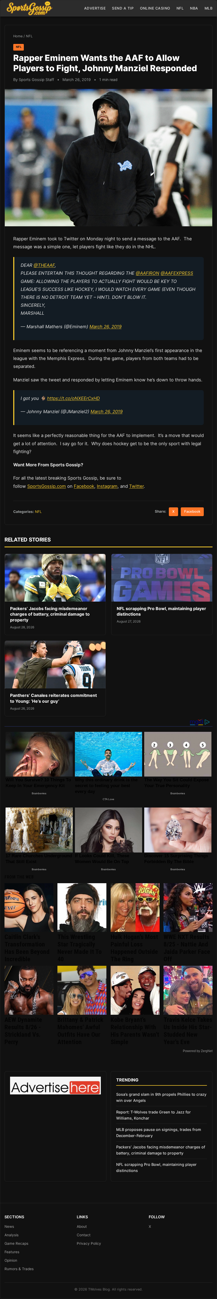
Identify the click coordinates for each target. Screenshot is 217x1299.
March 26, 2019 (105, 326)
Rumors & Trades (19, 1269)
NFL (180, 8)
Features (11, 1252)
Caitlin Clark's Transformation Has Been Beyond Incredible (26, 948)
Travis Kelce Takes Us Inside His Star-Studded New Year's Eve (188, 1031)
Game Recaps (16, 1243)
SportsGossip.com (46, 486)
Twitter (136, 486)
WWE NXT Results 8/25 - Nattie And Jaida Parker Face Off (187, 948)
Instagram (107, 486)
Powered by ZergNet (198, 1051)
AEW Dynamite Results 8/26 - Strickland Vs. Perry (23, 1031)
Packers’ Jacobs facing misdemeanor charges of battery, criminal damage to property (50, 614)
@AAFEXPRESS (177, 273)
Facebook (84, 486)
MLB (209, 8)
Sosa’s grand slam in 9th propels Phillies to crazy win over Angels (161, 1097)
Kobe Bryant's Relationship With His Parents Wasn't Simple (135, 1031)
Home (17, 36)
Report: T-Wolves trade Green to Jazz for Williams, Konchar (153, 1115)
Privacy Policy (89, 1243)
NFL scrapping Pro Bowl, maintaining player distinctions (156, 1167)
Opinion (10, 1260)
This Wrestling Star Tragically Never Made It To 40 (79, 948)
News (9, 1226)
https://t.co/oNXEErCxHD (73, 398)
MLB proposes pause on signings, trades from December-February (158, 1132)
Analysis (11, 1235)
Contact (84, 1235)
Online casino (155, 8)
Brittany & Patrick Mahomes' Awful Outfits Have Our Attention (80, 1031)
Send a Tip (123, 8)
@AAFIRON (147, 273)
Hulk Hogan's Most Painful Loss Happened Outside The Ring (134, 948)
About (82, 1226)
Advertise (95, 8)
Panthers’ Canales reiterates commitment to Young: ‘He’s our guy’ (53, 698)
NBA (194, 8)
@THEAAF (44, 265)
